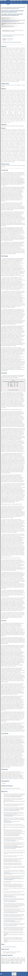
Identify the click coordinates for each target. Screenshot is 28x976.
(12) (19, 261)
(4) (22, 207)
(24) (10, 671)
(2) (5, 185)
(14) (19, 289)
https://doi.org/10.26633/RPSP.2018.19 (10, 901)
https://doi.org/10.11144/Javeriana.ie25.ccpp (12, 42)
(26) (6, 681)
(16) (20, 323)
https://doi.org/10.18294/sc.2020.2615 (10, 896)
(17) (11, 327)
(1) (4, 179)
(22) (13, 630)
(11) (12, 246)
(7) (5, 225)
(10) (11, 240)
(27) (6, 687)
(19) (20, 348)
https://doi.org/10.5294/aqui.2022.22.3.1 (10, 925)
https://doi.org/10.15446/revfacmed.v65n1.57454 (13, 916)
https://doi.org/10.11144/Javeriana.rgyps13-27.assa (12, 921)
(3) (9, 187)
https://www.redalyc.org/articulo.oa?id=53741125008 (12, 861)
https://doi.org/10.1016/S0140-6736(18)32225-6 (11, 835)
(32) (5, 728)
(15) (19, 293)
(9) (1, 232)
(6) (17, 217)
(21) (23, 426)
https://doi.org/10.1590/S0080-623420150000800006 (12, 796)
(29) (10, 704)
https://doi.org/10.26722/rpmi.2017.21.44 (10, 912)
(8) (10, 228)
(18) (6, 331)
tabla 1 (16, 377)
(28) (8, 689)
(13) (16, 277)
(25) (3, 678)
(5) (1, 214)
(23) (16, 632)
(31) (15, 716)
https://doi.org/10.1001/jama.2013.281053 (16, 886)
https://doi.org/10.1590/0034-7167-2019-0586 (11, 810)
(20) (6, 370)
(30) (17, 705)
